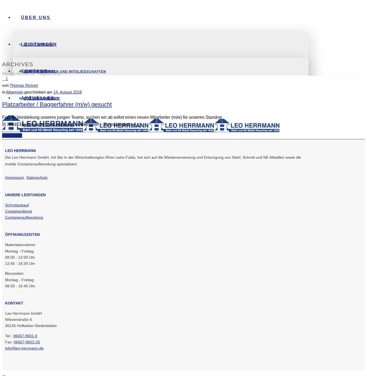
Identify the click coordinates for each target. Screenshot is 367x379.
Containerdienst (18, 211)
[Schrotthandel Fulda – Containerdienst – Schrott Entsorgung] (140, 130)
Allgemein (14, 92)
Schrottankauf (17, 205)
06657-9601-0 (25, 336)
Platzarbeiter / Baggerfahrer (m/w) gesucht (57, 104)
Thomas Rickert (24, 85)
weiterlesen (12, 135)
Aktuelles (38, 98)
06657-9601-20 (27, 342)
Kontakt (34, 71)
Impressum (14, 177)
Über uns (36, 17)
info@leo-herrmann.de (24, 348)
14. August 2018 (67, 92)
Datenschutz (37, 177)
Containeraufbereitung (24, 217)
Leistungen (39, 44)
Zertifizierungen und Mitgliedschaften (65, 71)
